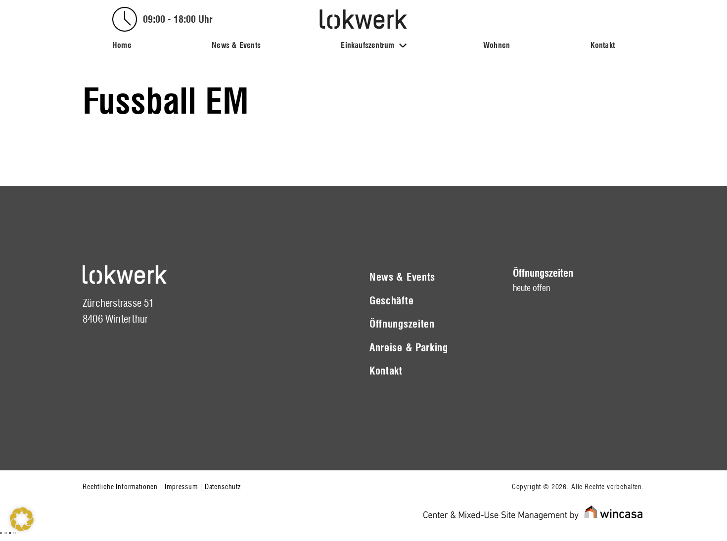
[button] (22, 519)
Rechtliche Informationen (120, 487)
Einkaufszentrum (367, 45)
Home (122, 45)
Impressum (181, 487)
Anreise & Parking (408, 347)
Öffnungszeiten (402, 324)
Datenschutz (223, 487)
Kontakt (603, 45)
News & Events (236, 45)
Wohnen (496, 45)
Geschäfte (391, 300)
